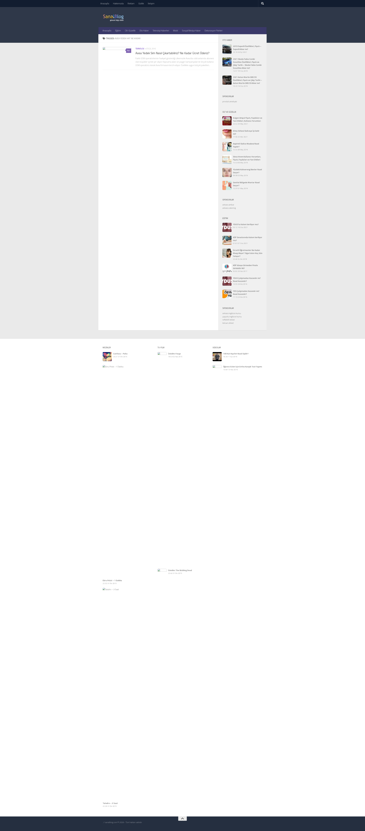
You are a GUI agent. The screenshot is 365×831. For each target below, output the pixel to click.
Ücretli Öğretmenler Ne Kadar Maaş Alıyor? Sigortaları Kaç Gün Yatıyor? (247, 253)
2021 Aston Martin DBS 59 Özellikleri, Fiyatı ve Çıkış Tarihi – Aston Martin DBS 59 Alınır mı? (247, 80)
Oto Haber (144, 30)
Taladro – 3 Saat (110, 803)
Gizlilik (141, 3)
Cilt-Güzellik (130, 30)
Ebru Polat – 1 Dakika (112, 580)
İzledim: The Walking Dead (180, 570)
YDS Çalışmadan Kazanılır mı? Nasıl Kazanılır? (246, 292)
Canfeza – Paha (120, 353)
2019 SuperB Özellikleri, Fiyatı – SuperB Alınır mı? (247, 48)
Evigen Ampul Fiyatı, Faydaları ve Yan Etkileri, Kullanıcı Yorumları (247, 119)
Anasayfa (104, 3)
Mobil (175, 30)
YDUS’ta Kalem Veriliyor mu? (246, 224)
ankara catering (229, 207)
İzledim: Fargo (174, 353)
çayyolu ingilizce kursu (232, 316)
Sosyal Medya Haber (191, 30)
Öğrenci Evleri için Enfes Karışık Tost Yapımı (242, 366)
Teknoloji (139, 48)
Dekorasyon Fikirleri (213, 30)
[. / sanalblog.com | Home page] (113, 17)
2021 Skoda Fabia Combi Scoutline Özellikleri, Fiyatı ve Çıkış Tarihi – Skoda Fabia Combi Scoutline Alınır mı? (247, 63)
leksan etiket (228, 322)
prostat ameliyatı (229, 101)
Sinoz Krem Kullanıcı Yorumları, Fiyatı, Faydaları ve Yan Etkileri (247, 158)
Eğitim (118, 30)
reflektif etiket (228, 319)
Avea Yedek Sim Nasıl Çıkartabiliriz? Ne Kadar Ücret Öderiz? (172, 53)
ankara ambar (228, 204)
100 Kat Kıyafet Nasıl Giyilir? (236, 353)
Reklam (131, 3)
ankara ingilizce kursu (231, 313)
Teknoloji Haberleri (161, 30)
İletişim (151, 3)
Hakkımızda (118, 3)
